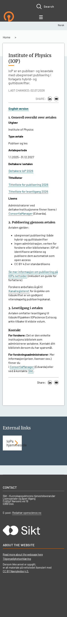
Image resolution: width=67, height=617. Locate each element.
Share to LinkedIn (49, 98)
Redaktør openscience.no (26, 512)
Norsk (61, 25)
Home (6, 37)
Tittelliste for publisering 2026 (28, 184)
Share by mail (56, 98)
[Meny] (41, 16)
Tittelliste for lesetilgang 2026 (28, 191)
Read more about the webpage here (23, 554)
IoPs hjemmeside (14, 443)
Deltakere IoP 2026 (21, 171)
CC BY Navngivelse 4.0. (16, 571)
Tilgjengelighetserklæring (17, 558)
